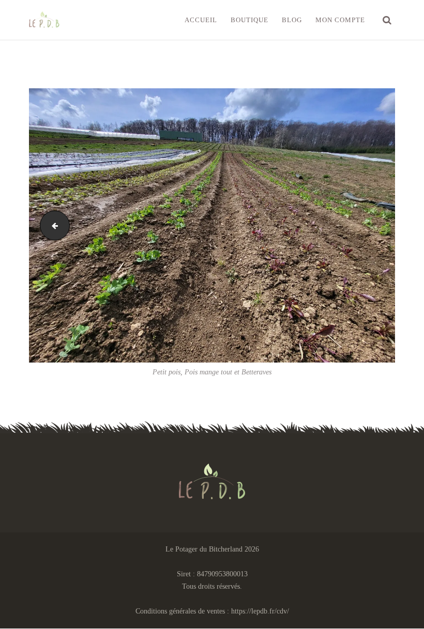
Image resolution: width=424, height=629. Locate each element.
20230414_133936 (51, 225)
